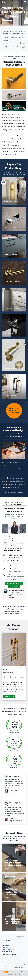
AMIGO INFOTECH (16, 974)
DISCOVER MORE (9, 696)
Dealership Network (19, 960)
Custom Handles (6, 964)
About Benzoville (6, 960)
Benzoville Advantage (7, 962)
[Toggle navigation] (25, 2)
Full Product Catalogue (9, 954)
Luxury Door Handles (7, 947)
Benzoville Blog (18, 962)
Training (4, 966)
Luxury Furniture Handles (8, 949)
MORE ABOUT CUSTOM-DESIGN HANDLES (13, 492)
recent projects (7, 951)
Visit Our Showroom (20, 967)
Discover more (17, 148)
